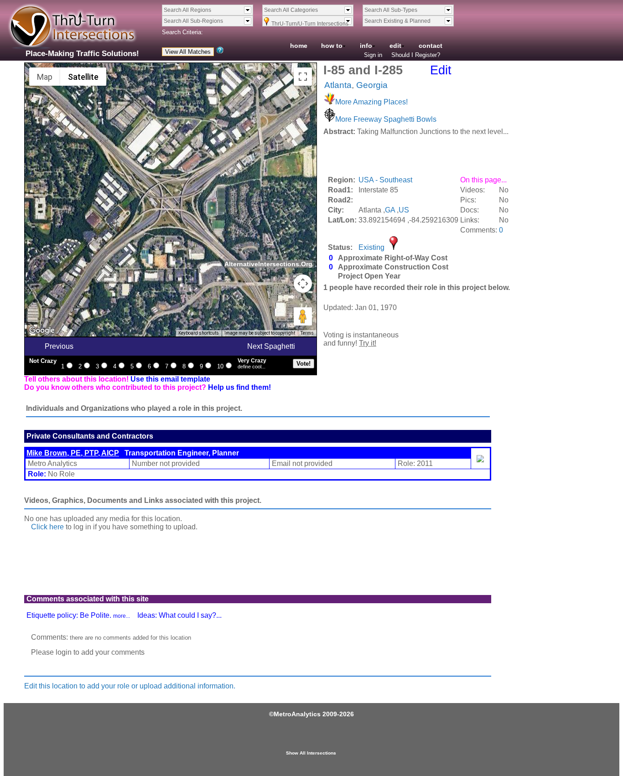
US (404, 210)
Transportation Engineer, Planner (132, 453)
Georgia (372, 85)
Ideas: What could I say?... (179, 615)
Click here (47, 527)
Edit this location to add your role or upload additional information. (129, 686)
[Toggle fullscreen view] (303, 76)
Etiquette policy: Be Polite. (78, 615)
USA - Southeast (385, 180)
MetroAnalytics (297, 714)
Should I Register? (415, 55)
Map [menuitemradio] (44, 77)
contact (430, 45)
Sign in (373, 55)
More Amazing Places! (371, 102)
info (366, 45)
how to (332, 45)
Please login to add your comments (88, 652)
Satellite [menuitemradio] (83, 77)
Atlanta (338, 85)
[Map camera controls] (303, 283)
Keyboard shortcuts (198, 333)
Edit (441, 70)
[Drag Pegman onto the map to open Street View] (303, 316)
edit (395, 45)
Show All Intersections (311, 752)
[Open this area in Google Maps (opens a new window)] (42, 330)
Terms (307, 333)
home (298, 45)
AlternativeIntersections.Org (268, 264)
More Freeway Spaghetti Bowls (385, 119)
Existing (371, 247)
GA (390, 210)
